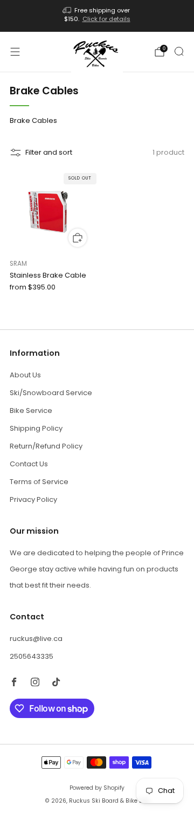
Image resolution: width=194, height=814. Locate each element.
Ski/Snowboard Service (51, 393)
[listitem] (97, 16)
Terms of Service (39, 482)
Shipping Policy (36, 428)
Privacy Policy (33, 499)
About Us (25, 375)
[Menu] (15, 51)
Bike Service (31, 410)
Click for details (106, 19)
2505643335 (31, 656)
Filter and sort (48, 152)
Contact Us (29, 464)
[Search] (179, 51)
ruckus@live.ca (36, 638)
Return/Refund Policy (46, 446)
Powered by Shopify (97, 788)
